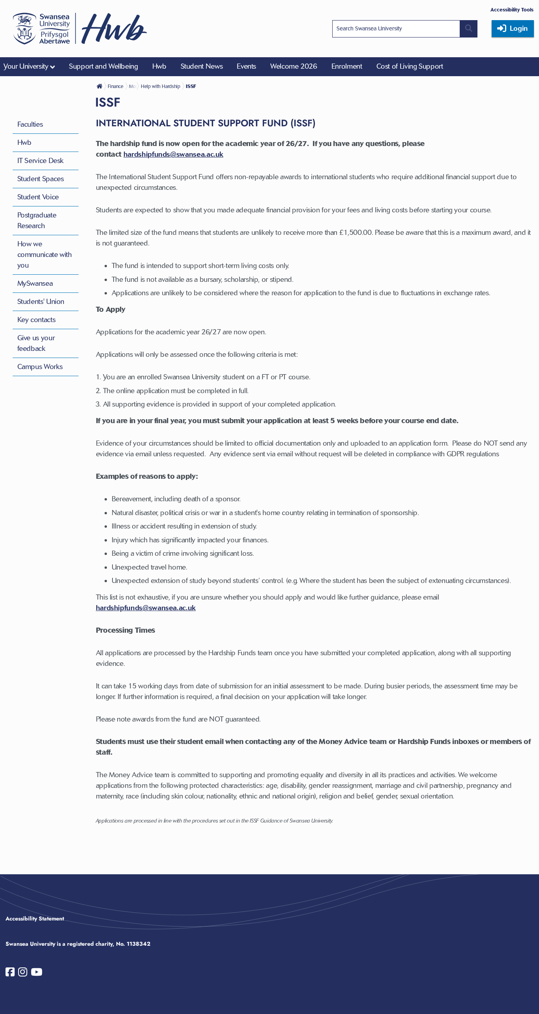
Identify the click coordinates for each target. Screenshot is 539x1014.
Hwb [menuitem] (159, 66)
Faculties (30, 124)
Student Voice (38, 197)
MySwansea (35, 283)
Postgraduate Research (36, 220)
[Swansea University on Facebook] (10, 973)
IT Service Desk (40, 160)
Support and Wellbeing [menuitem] (103, 66)
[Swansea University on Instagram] (22, 973)
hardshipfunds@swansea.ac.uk (146, 608)
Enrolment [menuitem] (346, 66)
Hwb (24, 142)
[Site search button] (468, 28)
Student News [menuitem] (202, 66)
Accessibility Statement (35, 918)
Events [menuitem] (246, 66)
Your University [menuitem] (26, 66)
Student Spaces (40, 178)
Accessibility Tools (511, 10)
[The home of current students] (100, 86)
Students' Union (41, 301)
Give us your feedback (36, 343)
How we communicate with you (44, 255)
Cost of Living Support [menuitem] (409, 66)
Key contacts (36, 319)
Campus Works (40, 366)
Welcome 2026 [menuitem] (293, 66)
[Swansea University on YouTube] (36, 973)
